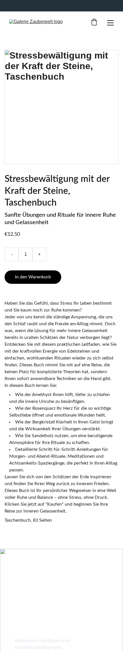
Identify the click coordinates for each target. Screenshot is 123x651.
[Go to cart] (94, 22)
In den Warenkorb (33, 277)
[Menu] (110, 22)
